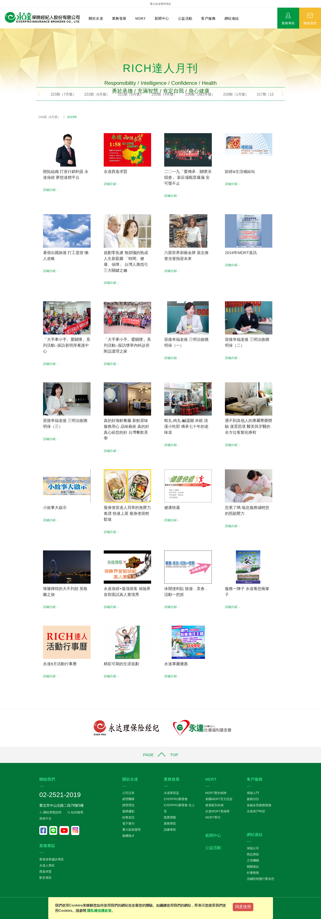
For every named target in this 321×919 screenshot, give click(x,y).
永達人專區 (47, 865)
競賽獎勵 (170, 817)
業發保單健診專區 (51, 859)
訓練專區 (170, 829)
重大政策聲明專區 (160, 3)
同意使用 (243, 907)
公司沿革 (128, 793)
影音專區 (45, 877)
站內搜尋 (76, 812)
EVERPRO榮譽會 (176, 799)
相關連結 (253, 866)
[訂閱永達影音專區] (65, 830)
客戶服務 (208, 18)
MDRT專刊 (212, 817)
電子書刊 (128, 823)
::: (1, 31)
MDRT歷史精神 (215, 793)
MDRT (140, 18)
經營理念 (128, 805)
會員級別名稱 (214, 805)
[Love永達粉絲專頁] (44, 830)
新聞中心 (162, 18)
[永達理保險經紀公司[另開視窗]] (126, 727)
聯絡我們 (310, 22)
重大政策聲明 (131, 829)
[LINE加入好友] (54, 830)
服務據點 (128, 811)
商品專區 (253, 854)
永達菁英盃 (171, 793)
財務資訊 (128, 817)
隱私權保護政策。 (101, 910)
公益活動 (185, 18)
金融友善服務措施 (259, 805)
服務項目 (253, 799)
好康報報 (253, 872)
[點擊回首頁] (41, 17)
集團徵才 (128, 835)
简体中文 (45, 818)
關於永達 (96, 18)
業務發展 (119, 18)
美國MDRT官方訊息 (219, 799)
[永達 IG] (75, 830)
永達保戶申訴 (256, 811)
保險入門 (253, 793)
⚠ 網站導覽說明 (50, 812)
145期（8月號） (49, 117)
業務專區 (288, 22)
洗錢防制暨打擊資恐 (260, 879)
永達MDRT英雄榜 (217, 811)
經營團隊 (128, 799)
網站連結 (231, 18)
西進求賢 (45, 871)
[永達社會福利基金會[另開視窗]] (202, 727)
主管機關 (253, 860)
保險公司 (253, 848)
